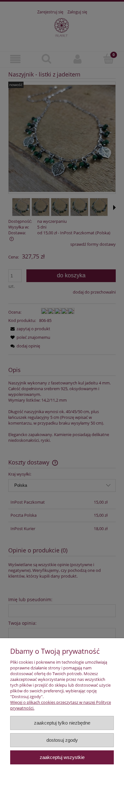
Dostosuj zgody (62, 740)
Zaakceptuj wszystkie (62, 757)
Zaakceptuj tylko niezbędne (62, 723)
